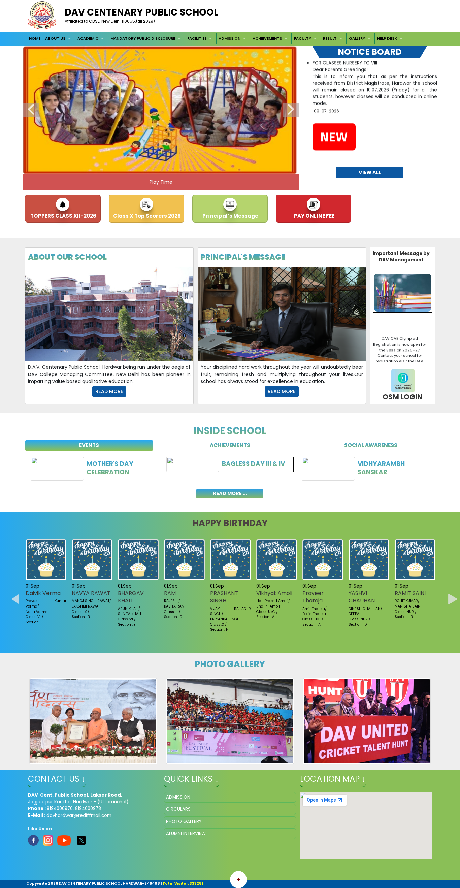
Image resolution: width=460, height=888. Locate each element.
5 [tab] (176, 167)
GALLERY (357, 38)
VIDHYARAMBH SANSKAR (381, 468)
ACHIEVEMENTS (267, 38)
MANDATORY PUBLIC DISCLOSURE (142, 38)
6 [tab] (186, 167)
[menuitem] (35, 38)
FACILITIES (197, 38)
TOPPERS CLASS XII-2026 (62, 215)
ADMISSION (229, 38)
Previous (31, 110)
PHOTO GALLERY (183, 821)
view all (370, 172)
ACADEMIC (87, 38)
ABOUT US (55, 38)
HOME (34, 38)
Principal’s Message (229, 215)
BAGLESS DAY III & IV (253, 464)
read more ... (230, 493)
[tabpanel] (230, 473)
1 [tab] (135, 167)
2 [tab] (145, 167)
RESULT (330, 38)
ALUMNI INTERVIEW (186, 833)
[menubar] (216, 38)
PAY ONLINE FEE (313, 215)
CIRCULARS (178, 809)
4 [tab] (166, 167)
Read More (109, 391)
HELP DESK (387, 38)
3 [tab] (156, 167)
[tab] (89, 445)
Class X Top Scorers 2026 (146, 215)
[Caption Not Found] (93, 721)
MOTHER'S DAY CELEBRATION (110, 468)
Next (291, 110)
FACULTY (302, 38)
